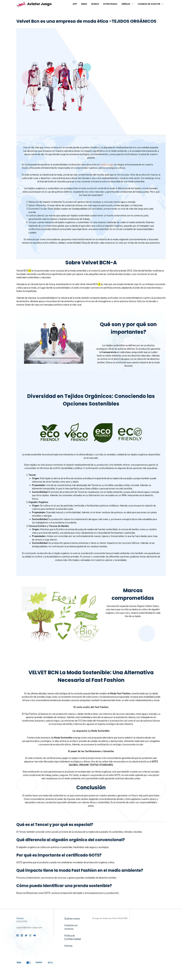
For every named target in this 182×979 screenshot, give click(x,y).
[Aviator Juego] (21, 4)
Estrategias (110, 4)
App (75, 4)
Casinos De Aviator (149, 4)
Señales (126, 4)
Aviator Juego (39, 4)
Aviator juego (107, 164)
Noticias (68, 945)
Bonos (95, 4)
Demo (84, 4)
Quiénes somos (72, 918)
